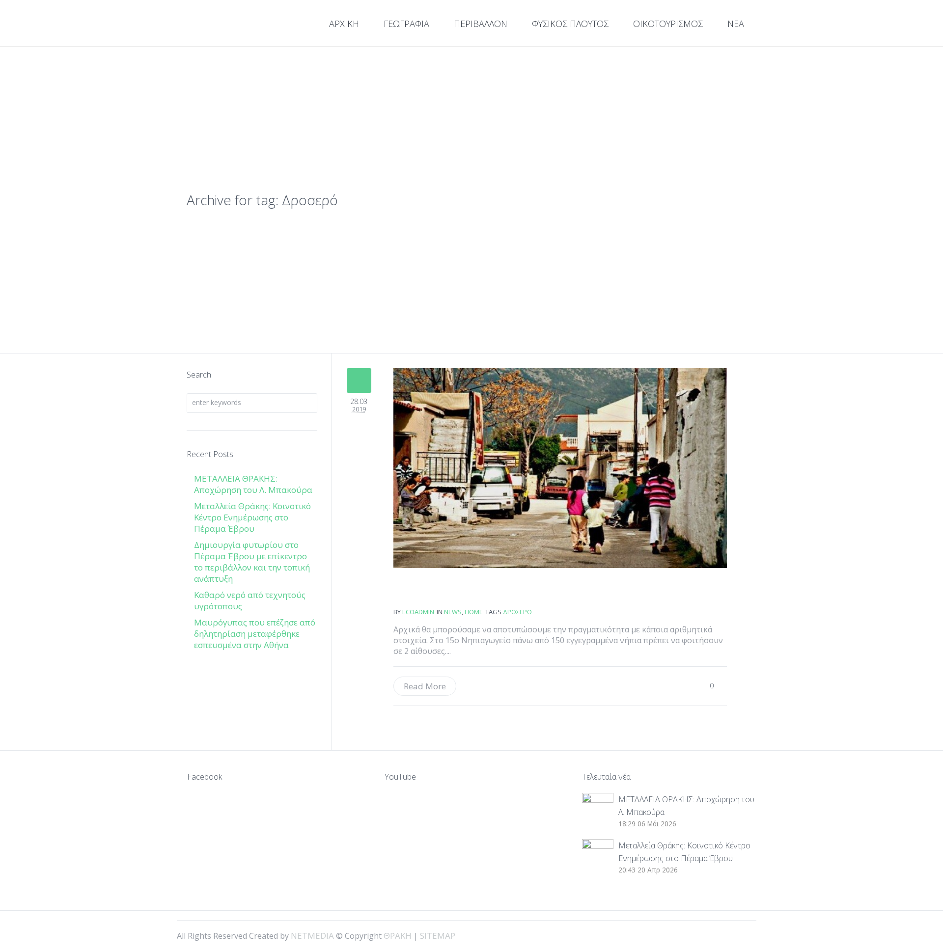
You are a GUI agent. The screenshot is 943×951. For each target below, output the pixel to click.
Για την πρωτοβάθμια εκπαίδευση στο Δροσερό (429, 592)
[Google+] (725, 935)
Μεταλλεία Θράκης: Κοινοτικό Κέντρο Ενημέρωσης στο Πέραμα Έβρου (252, 517)
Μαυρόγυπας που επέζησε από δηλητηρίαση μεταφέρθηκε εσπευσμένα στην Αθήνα (254, 634)
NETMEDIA (312, 935)
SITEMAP (437, 935)
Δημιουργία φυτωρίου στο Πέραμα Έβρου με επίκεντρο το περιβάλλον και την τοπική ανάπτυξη (252, 561)
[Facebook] (708, 935)
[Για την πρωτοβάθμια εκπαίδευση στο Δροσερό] (560, 468)
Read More (425, 686)
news (453, 611)
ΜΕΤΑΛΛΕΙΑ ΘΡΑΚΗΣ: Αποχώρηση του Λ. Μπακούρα (253, 484)
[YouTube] (742, 935)
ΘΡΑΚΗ (222, 24)
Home (474, 611)
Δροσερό (517, 611)
